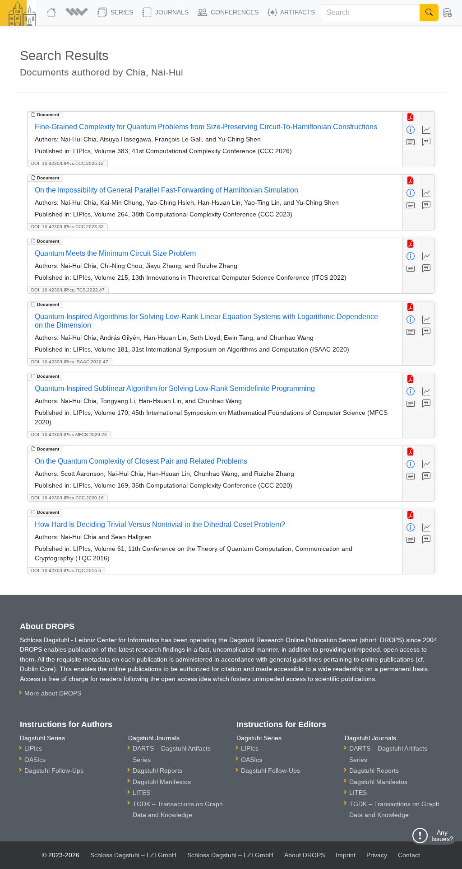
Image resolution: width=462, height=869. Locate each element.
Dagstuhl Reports (157, 770)
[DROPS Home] (52, 12)
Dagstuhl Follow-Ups (53, 770)
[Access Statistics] (426, 130)
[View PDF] (411, 118)
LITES (141, 792)
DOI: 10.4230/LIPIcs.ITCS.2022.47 (68, 289)
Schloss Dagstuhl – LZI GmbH (133, 855)
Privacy (376, 855)
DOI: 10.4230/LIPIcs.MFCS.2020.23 (69, 434)
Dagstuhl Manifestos (162, 781)
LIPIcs (33, 748)
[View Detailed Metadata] (411, 130)
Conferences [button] (234, 12)
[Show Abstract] (411, 142)
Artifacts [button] (297, 12)
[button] (77, 12)
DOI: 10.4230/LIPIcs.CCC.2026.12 (67, 163)
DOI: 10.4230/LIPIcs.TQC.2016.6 (66, 570)
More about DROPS (52, 693)
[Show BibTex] (426, 142)
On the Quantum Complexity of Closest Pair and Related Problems (141, 461)
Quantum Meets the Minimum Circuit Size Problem (115, 253)
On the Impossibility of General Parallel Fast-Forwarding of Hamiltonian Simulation (166, 190)
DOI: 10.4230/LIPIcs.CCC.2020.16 (67, 497)
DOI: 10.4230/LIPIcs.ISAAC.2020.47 (69, 361)
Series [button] (121, 12)
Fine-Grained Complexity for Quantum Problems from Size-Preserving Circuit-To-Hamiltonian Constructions (206, 127)
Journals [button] (171, 12)
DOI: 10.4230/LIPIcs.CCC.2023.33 (67, 226)
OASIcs (35, 759)
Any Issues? (442, 835)
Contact (409, 855)
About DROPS (304, 855)
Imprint (346, 855)
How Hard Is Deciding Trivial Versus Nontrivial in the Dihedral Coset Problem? (160, 524)
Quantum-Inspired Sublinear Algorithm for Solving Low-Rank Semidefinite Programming (175, 388)
